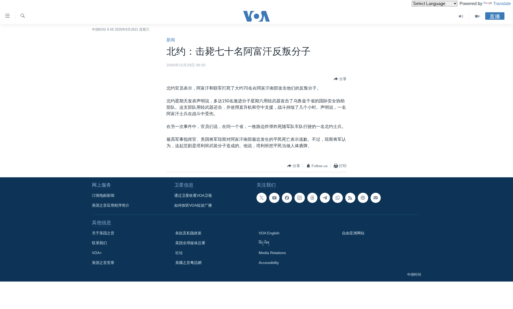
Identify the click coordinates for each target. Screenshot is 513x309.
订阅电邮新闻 (103, 195)
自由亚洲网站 (353, 233)
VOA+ (97, 253)
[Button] (340, 79)
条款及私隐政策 (188, 233)
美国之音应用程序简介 (110, 205)
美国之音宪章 (103, 262)
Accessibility (269, 262)
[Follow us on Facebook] (287, 198)
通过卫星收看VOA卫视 (193, 195)
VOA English (269, 233)
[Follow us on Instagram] (299, 198)
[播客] (363, 198)
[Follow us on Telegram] (325, 198)
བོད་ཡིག (264, 243)
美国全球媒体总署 (190, 243)
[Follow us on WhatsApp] (337, 198)
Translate (502, 3)
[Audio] (461, 16)
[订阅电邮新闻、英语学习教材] (376, 198)
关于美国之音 (103, 233)
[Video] (477, 16)
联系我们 (99, 243)
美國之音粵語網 (188, 262)
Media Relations (272, 253)
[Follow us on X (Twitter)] (261, 198)
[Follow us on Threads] (312, 198)
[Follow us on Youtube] (274, 198)
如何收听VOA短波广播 (193, 205)
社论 (179, 253)
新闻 (170, 40)
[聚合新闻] (350, 198)
